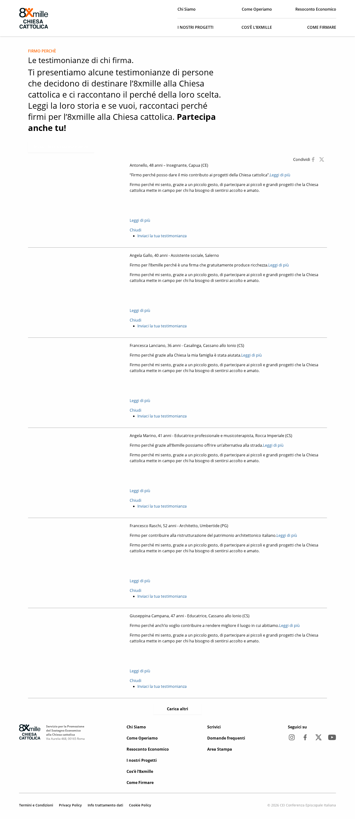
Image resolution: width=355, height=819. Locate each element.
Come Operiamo (257, 9)
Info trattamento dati (105, 805)
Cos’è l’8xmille (256, 27)
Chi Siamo (187, 9)
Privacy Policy (70, 805)
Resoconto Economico (315, 9)
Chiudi (135, 230)
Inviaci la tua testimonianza (61, 147)
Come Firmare (321, 27)
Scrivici (214, 727)
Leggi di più (280, 175)
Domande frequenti (226, 738)
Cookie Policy (140, 805)
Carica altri (177, 708)
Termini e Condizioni (36, 805)
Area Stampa (219, 749)
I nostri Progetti (195, 27)
